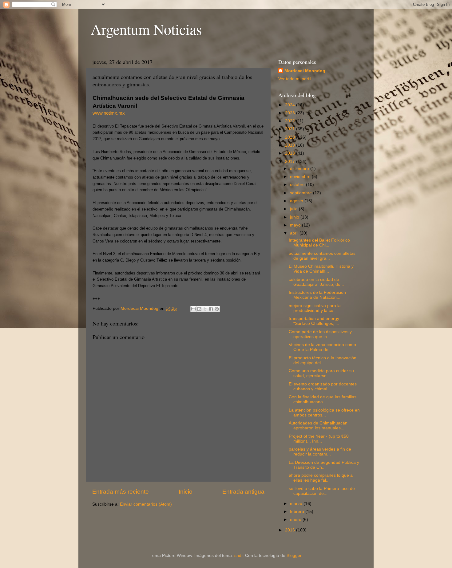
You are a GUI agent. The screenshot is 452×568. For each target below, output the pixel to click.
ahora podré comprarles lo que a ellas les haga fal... (321, 478)
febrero (297, 511)
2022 (290, 121)
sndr (238, 555)
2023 (290, 113)
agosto (297, 201)
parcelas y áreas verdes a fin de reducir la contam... (320, 451)
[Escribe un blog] (199, 309)
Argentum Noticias (146, 29)
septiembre (301, 193)
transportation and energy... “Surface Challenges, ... (316, 321)
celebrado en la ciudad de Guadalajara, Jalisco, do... (316, 282)
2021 (290, 129)
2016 (290, 530)
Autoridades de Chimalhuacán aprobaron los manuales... (318, 425)
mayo (296, 225)
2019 (290, 145)
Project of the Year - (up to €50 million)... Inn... (319, 439)
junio (295, 217)
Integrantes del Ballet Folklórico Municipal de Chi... (319, 242)
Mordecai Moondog (304, 71)
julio (294, 209)
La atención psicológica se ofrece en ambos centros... (324, 412)
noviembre (301, 176)
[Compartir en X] (205, 309)
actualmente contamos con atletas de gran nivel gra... (322, 256)
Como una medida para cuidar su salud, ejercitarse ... (321, 373)
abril (294, 233)
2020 (290, 137)
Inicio (185, 491)
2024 (290, 105)
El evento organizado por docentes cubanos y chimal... (323, 386)
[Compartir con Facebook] (211, 309)
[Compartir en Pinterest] (217, 309)
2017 (290, 161)
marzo (296, 503)
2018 (290, 153)
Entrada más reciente (120, 491)
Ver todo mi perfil (294, 79)
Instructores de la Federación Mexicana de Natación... (317, 295)
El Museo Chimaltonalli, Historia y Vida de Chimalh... (321, 269)
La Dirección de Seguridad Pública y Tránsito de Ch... (324, 465)
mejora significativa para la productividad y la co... (315, 308)
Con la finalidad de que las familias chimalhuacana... (322, 399)
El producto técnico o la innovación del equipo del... (322, 360)
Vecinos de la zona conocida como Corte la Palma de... (322, 347)
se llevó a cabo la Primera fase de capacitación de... (322, 491)
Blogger (294, 555)
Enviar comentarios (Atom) (146, 504)
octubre (298, 184)
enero (296, 519)
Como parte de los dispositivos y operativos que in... (320, 334)
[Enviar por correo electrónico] (193, 309)
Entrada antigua (243, 491)
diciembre (300, 168)
